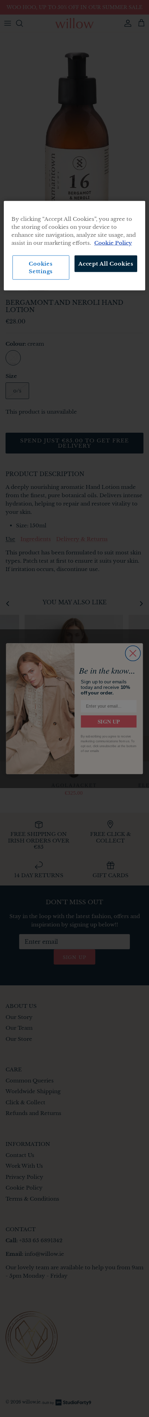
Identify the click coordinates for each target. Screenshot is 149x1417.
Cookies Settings (41, 267)
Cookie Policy (113, 243)
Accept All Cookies (105, 263)
